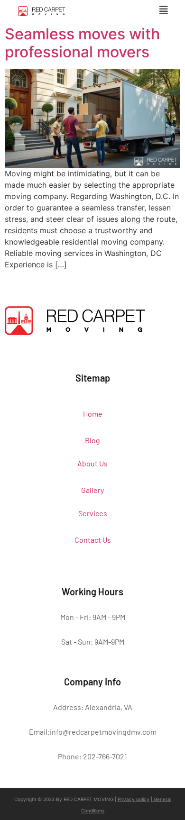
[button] (163, 10)
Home (92, 413)
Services (92, 513)
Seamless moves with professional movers (82, 43)
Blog (92, 440)
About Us (92, 463)
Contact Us (92, 539)
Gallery (92, 489)
